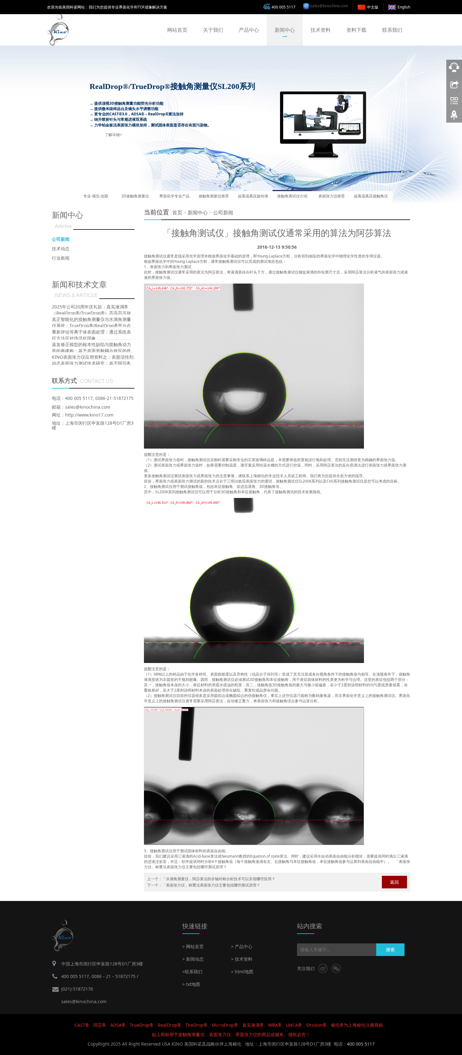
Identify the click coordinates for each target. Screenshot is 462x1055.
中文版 (372, 7)
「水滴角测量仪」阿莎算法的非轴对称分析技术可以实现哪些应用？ (218, 878)
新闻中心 (285, 29)
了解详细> (113, 134)
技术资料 (321, 29)
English (404, 7)
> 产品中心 (241, 946)
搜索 (390, 950)
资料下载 (356, 29)
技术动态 (60, 248)
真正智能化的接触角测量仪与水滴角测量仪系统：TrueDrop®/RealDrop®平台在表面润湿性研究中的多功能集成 (91, 325)
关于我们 (213, 29)
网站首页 (177, 29)
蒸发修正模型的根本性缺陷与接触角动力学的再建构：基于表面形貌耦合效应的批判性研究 (91, 350)
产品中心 (249, 29)
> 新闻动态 (193, 959)
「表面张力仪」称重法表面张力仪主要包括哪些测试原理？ (211, 885)
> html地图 (242, 972)
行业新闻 (60, 258)
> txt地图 (191, 984)
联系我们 (392, 29)
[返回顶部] (454, 117)
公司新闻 (223, 212)
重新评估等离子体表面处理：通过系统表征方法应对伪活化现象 (91, 335)
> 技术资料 (241, 959)
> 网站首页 (193, 946)
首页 (177, 212)
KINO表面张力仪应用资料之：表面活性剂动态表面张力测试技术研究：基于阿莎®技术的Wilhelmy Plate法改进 (93, 363)
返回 (394, 882)
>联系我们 (192, 972)
